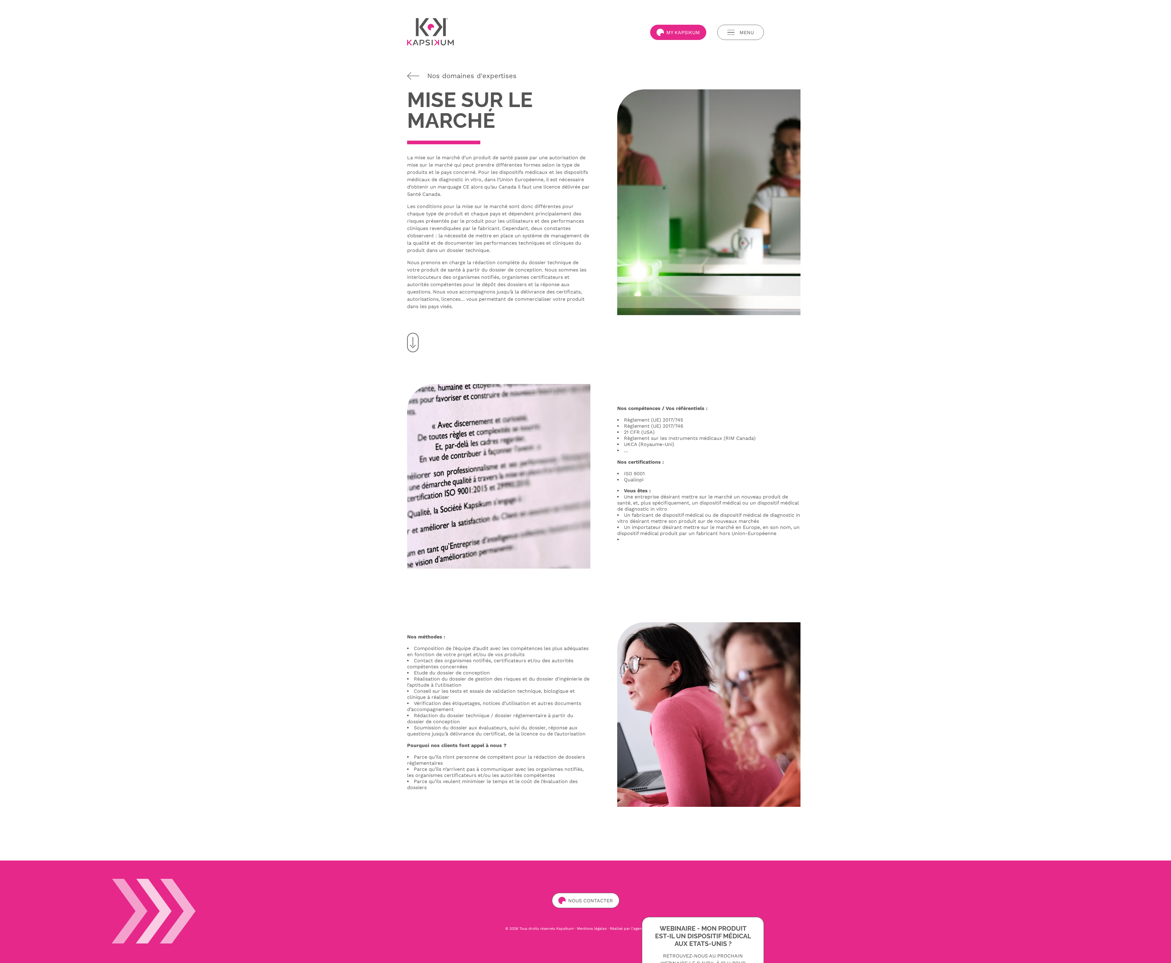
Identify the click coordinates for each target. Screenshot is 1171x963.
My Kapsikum (683, 32)
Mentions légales (592, 928)
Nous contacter (590, 901)
